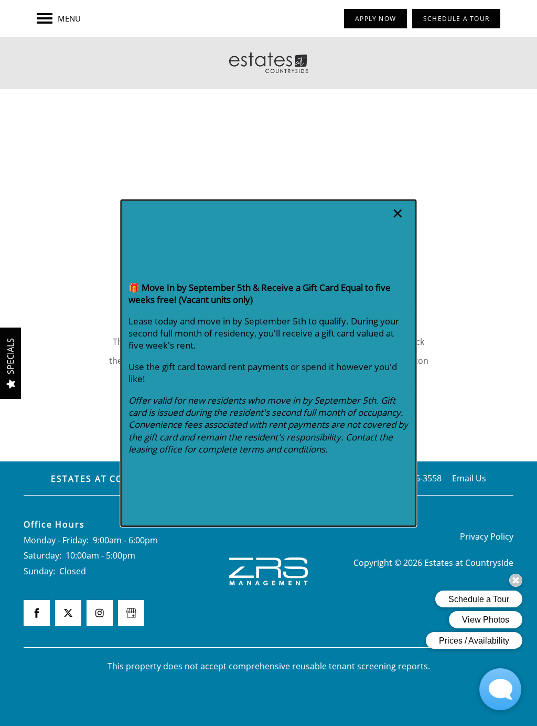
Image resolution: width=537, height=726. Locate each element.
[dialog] (268, 362)
